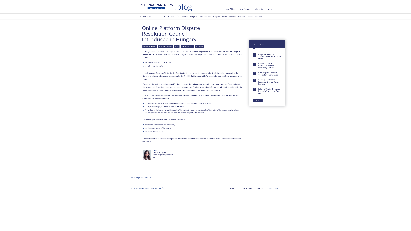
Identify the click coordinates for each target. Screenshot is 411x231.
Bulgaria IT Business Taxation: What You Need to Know (269, 56)
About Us (259, 9)
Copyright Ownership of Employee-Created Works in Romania (269, 82)
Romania (232, 16)
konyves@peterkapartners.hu (163, 155)
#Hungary (199, 46)
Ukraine (258, 16)
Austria (185, 16)
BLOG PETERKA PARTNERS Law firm (156, 7)
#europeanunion (187, 46)
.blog (183, 6)
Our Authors (245, 9)
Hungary (216, 16)
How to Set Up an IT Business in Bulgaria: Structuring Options (266, 66)
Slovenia (250, 16)
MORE (258, 100)
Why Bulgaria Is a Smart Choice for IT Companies (268, 74)
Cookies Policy (273, 188)
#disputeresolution (165, 46)
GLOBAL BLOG (145, 16)
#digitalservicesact (149, 46)
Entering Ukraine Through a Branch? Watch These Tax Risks (269, 91)
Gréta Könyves (159, 152)
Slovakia (241, 16)
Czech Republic (205, 16)
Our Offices (230, 9)
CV (157, 157)
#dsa (177, 46)
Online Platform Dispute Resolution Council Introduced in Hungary (171, 33)
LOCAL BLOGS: (168, 16)
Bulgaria (193, 16)
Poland (224, 16)
